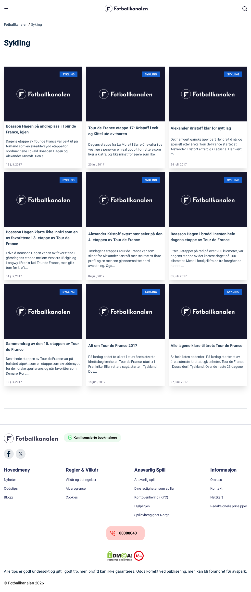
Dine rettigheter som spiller (154, 488)
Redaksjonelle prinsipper (228, 506)
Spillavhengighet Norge (151, 515)
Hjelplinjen (142, 506)
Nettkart (216, 497)
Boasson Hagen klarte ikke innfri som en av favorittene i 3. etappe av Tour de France (42, 238)
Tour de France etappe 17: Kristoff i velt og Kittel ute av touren (123, 131)
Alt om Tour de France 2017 (112, 346)
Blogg (8, 497)
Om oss (216, 479)
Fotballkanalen (15, 24)
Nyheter (10, 479)
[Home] (34, 438)
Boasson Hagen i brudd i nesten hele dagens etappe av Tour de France (203, 237)
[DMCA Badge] (119, 556)
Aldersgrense (76, 488)
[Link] (43, 94)
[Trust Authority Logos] (139, 556)
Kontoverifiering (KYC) (151, 497)
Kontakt (216, 488)
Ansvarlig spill (144, 479)
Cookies (72, 497)
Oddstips (11, 488)
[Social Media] (9, 454)
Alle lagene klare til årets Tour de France (206, 346)
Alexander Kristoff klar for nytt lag (201, 128)
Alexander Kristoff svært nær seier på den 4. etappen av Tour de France (125, 237)
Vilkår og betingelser (81, 479)
